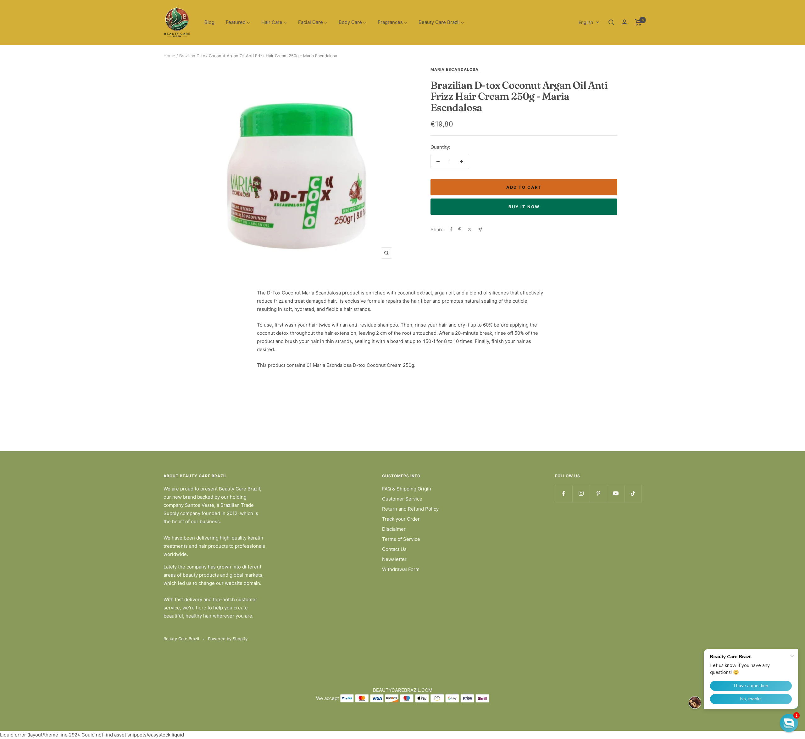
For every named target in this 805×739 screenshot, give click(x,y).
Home (169, 55)
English (586, 22)
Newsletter (394, 559)
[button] (789, 723)
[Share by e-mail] (480, 229)
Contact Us (394, 549)
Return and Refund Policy (410, 509)
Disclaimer (394, 529)
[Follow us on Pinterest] (598, 493)
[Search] (611, 22)
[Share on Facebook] (451, 229)
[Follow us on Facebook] (563, 493)
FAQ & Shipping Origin (406, 489)
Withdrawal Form (400, 569)
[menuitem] (209, 22)
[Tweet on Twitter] (469, 229)
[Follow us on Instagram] (581, 493)
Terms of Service (401, 539)
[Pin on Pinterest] (459, 229)
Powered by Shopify (227, 638)
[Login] (624, 22)
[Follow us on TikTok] (632, 493)
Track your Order (401, 519)
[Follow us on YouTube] (615, 493)
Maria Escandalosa (454, 69)
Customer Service (402, 499)
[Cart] (638, 22)
